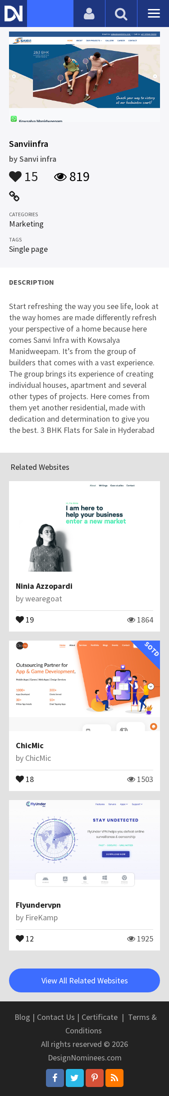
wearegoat (43, 598)
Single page (28, 249)
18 (29, 778)
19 (29, 618)
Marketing (26, 223)
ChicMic (30, 745)
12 (29, 937)
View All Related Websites (84, 980)
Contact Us (56, 1017)
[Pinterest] (95, 1078)
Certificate (100, 1017)
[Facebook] (55, 1078)
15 (30, 172)
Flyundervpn (38, 905)
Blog (22, 1017)
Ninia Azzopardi (44, 586)
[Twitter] (75, 1078)
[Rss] (114, 1078)
